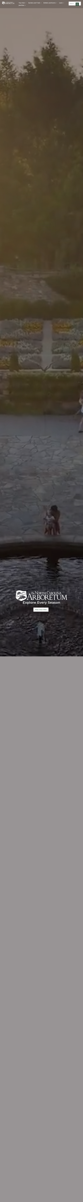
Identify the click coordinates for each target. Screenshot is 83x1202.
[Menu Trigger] (77, 4)
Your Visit (22, 3)
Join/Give (21, 5)
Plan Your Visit (41, 609)
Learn (61, 3)
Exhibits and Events (49, 3)
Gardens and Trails (34, 3)
